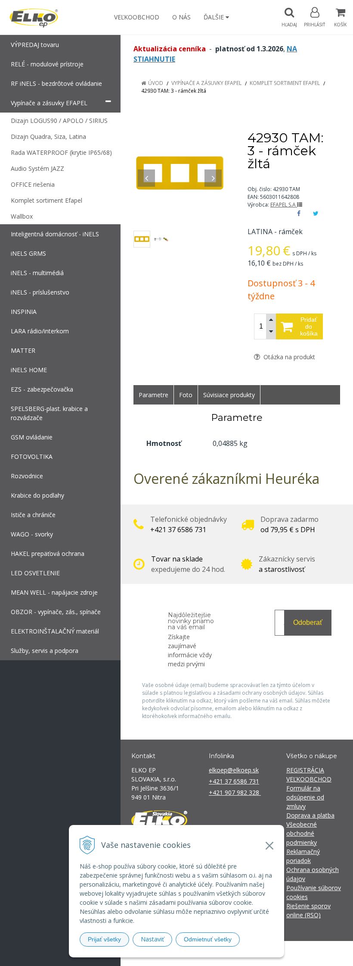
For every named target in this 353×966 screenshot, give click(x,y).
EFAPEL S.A (283, 204)
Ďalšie (215, 17)
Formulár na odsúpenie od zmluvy (305, 797)
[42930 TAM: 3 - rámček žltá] (179, 173)
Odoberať (307, 622)
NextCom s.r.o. (331, 953)
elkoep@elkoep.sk (234, 770)
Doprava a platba (310, 815)
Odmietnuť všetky (208, 939)
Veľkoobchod (136, 17)
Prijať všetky (104, 939)
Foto (185, 395)
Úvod (155, 83)
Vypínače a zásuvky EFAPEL (206, 83)
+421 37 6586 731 (234, 781)
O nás (181, 17)
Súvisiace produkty (229, 395)
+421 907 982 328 (235, 792)
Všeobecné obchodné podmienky (301, 833)
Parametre (153, 395)
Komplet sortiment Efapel (285, 83)
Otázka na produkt (288, 357)
